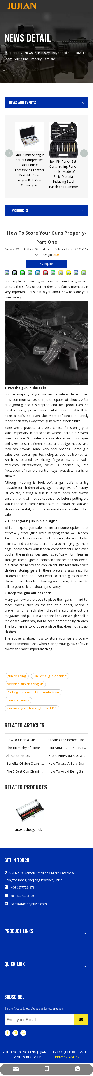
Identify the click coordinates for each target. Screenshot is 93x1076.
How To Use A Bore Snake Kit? (67, 763)
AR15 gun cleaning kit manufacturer (33, 692)
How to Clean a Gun (21, 740)
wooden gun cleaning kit (25, 684)
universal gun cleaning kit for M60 (31, 708)
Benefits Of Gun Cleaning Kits (25, 763)
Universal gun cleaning (50, 676)
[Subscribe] (81, 1019)
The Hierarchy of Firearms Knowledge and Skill (25, 748)
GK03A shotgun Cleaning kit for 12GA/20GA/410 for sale (29, 829)
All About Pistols (18, 755)
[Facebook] (7, 1033)
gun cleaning (16, 676)
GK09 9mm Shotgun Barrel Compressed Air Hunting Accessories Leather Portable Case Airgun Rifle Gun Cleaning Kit (29, 170)
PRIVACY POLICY (67, 1057)
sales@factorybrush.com (29, 904)
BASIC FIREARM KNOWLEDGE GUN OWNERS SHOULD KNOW (67, 755)
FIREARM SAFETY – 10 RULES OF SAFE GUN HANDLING (67, 748)
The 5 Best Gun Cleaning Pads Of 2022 (25, 771)
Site (56, 254)
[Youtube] (23, 1033)
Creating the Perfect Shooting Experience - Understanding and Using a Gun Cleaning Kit (67, 740)
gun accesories (18, 700)
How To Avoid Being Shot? (67, 771)
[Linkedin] (15, 1033)
